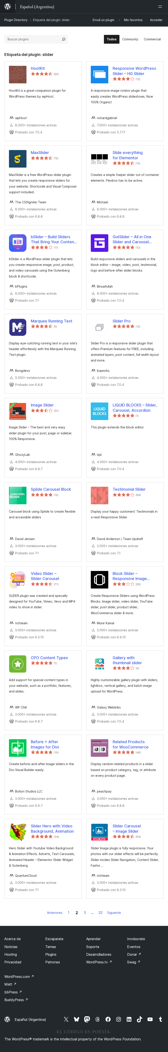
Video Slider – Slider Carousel (45, 576)
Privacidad (12, 962)
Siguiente (114, 912)
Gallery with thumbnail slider (127, 660)
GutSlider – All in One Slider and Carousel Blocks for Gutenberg (132, 239)
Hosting (10, 954)
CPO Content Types (49, 657)
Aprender (93, 939)
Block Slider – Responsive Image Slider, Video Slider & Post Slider (132, 576)
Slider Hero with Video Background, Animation (52, 828)
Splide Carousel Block (51, 489)
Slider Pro (122, 321)
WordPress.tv (99, 962)
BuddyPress (16, 1000)
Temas (50, 947)
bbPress (13, 992)
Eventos (133, 947)
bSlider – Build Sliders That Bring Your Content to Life (53, 239)
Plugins (50, 954)
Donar (134, 954)
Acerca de (12, 939)
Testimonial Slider (129, 489)
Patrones (52, 962)
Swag (133, 962)
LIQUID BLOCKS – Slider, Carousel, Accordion (135, 407)
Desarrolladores (98, 954)
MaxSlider (40, 152)
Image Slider (42, 405)
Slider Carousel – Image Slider (127, 828)
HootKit (38, 68)
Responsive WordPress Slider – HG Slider (134, 71)
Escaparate (54, 939)
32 (100, 912)
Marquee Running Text (51, 321)
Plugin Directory (16, 20)
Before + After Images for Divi (45, 744)
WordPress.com (19, 976)
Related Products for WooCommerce (131, 744)
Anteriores (54, 912)
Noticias (11, 947)
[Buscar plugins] (63, 39)
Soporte (92, 947)
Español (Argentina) (30, 1019)
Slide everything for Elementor (128, 155)
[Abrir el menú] (161, 6)
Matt (10, 984)
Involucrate (136, 939)
